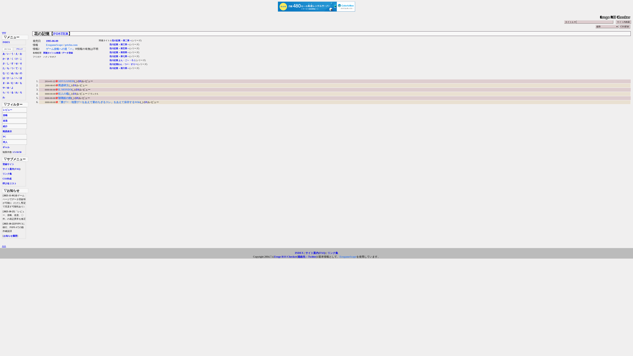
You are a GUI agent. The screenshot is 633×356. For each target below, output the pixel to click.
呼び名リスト (9, 183)
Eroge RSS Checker (285, 256)
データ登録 (67, 53)
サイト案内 (8, 169)
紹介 (5, 126)
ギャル (6, 147)
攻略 (5, 115)
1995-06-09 (52, 41)
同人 (5, 142)
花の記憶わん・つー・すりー (123, 64)
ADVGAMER (66, 81)
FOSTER (60, 33)
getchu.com (71, 45)
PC (4, 136)
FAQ (17, 169)
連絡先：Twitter (307, 256)
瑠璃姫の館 (64, 98)
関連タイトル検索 (51, 53)
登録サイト (8, 164)
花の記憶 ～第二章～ (122, 40)
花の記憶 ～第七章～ (119, 56)
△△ (4, 246)
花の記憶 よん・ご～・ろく (122, 60)
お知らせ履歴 (10, 236)
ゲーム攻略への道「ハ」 (60, 48)
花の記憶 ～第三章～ (119, 44)
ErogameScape (54, 45)
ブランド (19, 49)
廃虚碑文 (63, 85)
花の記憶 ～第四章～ (119, 52)
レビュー (7, 110)
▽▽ (4, 33)
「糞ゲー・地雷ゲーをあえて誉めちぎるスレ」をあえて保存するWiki (99, 102)
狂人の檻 (63, 93)
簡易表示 (7, 131)
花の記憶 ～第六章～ (119, 68)
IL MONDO (65, 89)
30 (20, 152)
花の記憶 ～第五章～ (119, 48)
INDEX (6, 42)
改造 (5, 120)
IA (80, 81)
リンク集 (7, 174)
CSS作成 (7, 179)
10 (17, 152)
